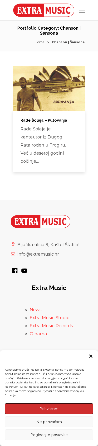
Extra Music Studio (49, 317)
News (36, 309)
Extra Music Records (51, 325)
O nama (38, 333)
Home (39, 42)
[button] (90, 356)
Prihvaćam (49, 408)
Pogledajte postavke (49, 434)
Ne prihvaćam (49, 421)
